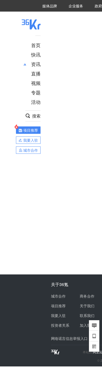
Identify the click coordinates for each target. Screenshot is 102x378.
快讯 (36, 54)
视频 (36, 82)
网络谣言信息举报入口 (69, 338)
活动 (36, 101)
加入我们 (87, 325)
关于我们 (87, 305)
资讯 (36, 63)
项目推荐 (58, 305)
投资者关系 (60, 325)
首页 (36, 45)
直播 (36, 73)
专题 (36, 92)
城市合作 (58, 296)
